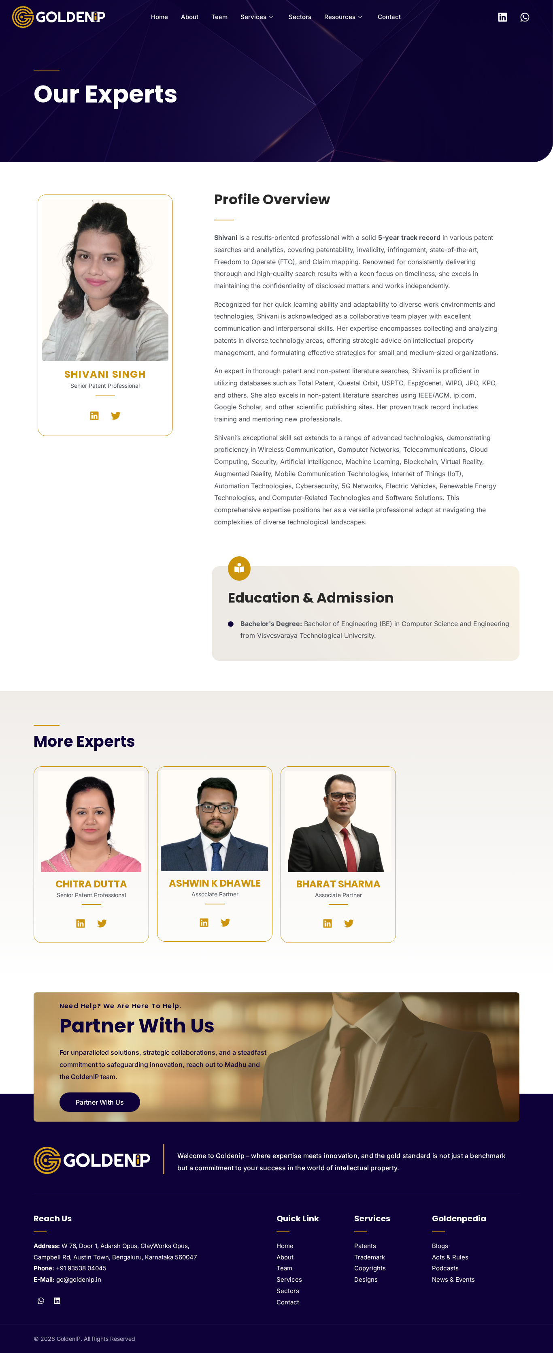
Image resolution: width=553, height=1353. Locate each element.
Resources (339, 17)
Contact (389, 17)
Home (159, 17)
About (189, 17)
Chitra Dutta (91, 884)
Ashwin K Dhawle (215, 883)
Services (253, 17)
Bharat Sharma (338, 884)
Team (219, 17)
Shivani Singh (105, 374)
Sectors (300, 17)
